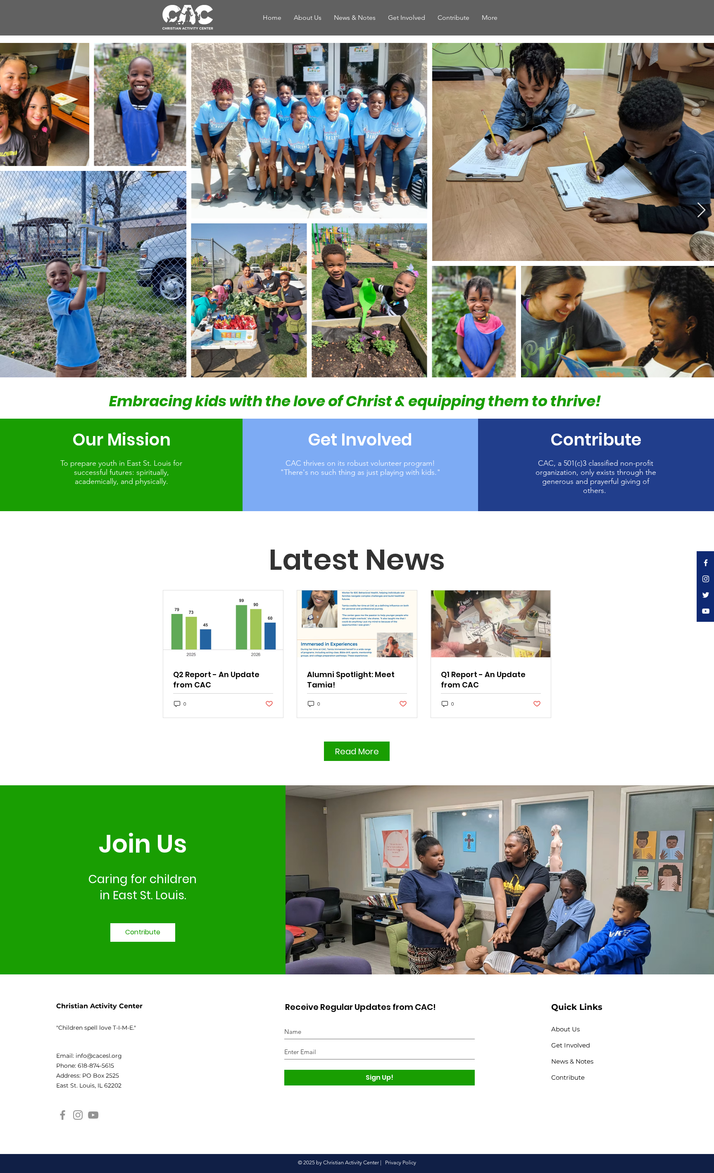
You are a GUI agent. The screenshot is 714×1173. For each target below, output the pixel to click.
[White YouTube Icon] (705, 611)
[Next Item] (701, 210)
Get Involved (570, 1045)
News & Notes (572, 1061)
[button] (490, 17)
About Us (565, 1029)
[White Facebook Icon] (705, 562)
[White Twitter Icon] (705, 595)
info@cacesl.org (99, 1055)
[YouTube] (93, 1115)
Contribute (568, 1077)
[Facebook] (62, 1115)
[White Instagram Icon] (705, 578)
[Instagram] (77, 1115)
